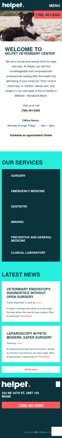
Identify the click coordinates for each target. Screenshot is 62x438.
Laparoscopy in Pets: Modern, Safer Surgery (29, 335)
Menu (53, 5)
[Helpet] (13, 5)
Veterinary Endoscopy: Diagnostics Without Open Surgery (29, 293)
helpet (39, 302)
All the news (31, 369)
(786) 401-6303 (48, 14)
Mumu (43, 432)
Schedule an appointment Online (31, 135)
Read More (26, 315)
